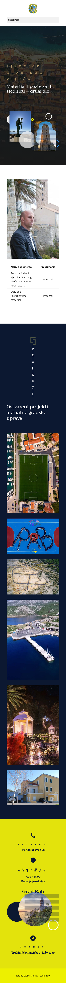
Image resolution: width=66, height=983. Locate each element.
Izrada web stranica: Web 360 (33, 975)
